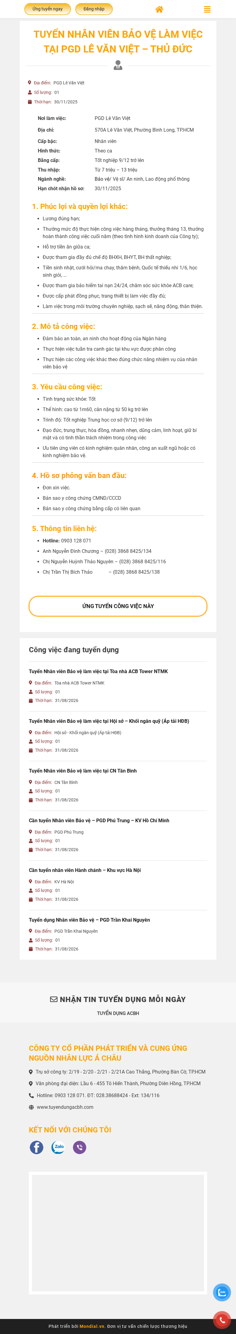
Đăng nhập (94, 8)
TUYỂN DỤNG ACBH (118, 1013)
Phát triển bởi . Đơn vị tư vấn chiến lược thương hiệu (118, 1326)
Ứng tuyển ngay (48, 8)
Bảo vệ (102, 179)
